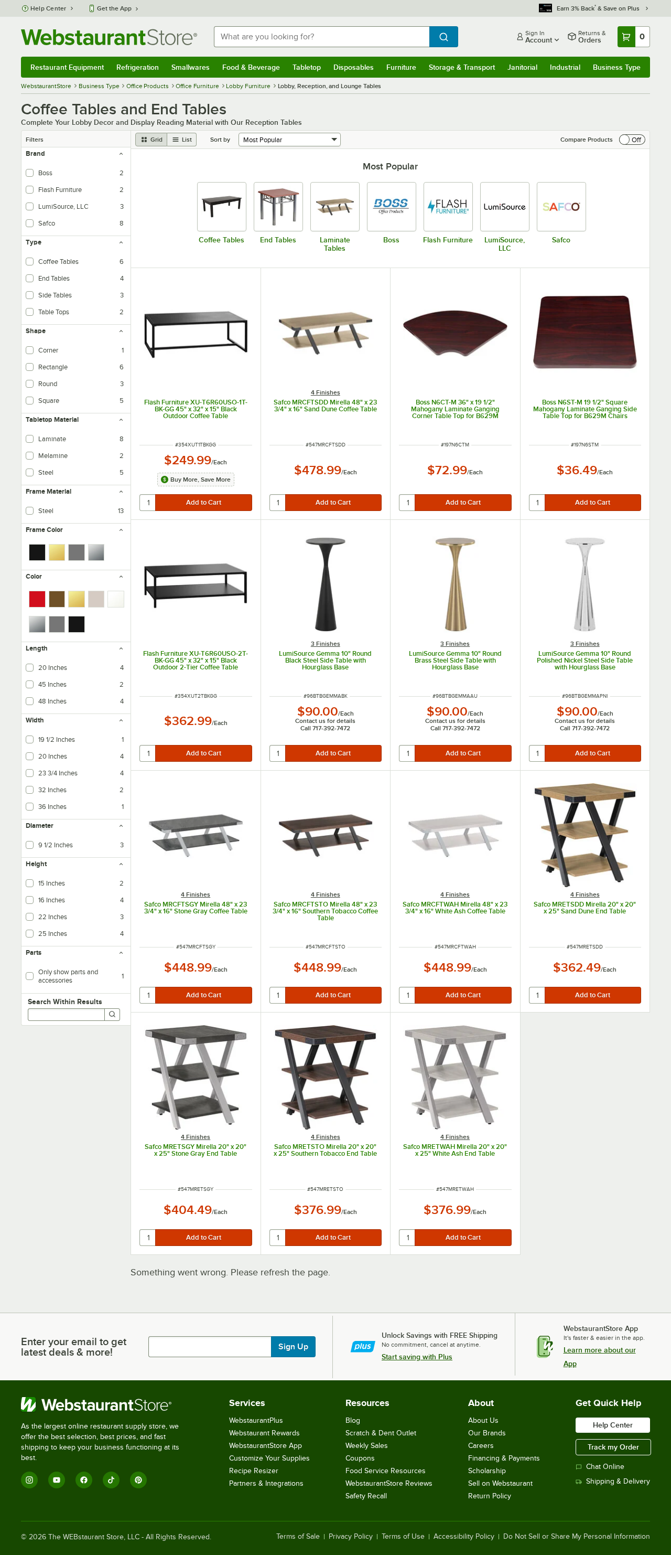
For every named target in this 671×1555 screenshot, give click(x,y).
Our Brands (487, 1433)
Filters (35, 139)
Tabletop (307, 67)
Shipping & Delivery (618, 1481)
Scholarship (487, 1471)
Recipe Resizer (253, 1471)
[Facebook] (83, 1480)
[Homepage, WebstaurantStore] (109, 37)
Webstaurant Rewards (264, 1433)
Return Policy (489, 1496)
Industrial (565, 67)
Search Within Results (65, 1001)
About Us (483, 1420)
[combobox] (321, 36)
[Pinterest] (138, 1480)
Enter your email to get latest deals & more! (73, 1346)
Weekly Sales (366, 1446)
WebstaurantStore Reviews (388, 1483)
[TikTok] (111, 1480)
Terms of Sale (298, 1536)
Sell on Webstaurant (500, 1483)
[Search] (112, 1014)
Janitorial (522, 67)
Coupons (360, 1458)
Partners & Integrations (266, 1483)
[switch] (632, 139)
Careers (481, 1446)
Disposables (353, 67)
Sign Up (293, 1346)
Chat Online (605, 1467)
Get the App (114, 8)
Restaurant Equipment (67, 67)
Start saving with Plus (417, 1356)
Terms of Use (403, 1536)
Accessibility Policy (464, 1536)
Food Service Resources (385, 1471)
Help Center (48, 8)
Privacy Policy (351, 1536)
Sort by (220, 139)
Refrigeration (137, 67)
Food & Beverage (251, 67)
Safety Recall (366, 1496)
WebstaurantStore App (265, 1446)
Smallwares (190, 67)
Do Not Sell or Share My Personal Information (576, 1536)
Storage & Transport (462, 67)
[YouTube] (56, 1480)
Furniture (401, 67)
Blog (352, 1420)
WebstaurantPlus (256, 1420)
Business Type (617, 67)
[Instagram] (29, 1480)
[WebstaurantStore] (107, 1404)
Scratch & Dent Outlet (380, 1433)
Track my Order (613, 1447)
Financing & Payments (504, 1458)
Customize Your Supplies (269, 1458)
